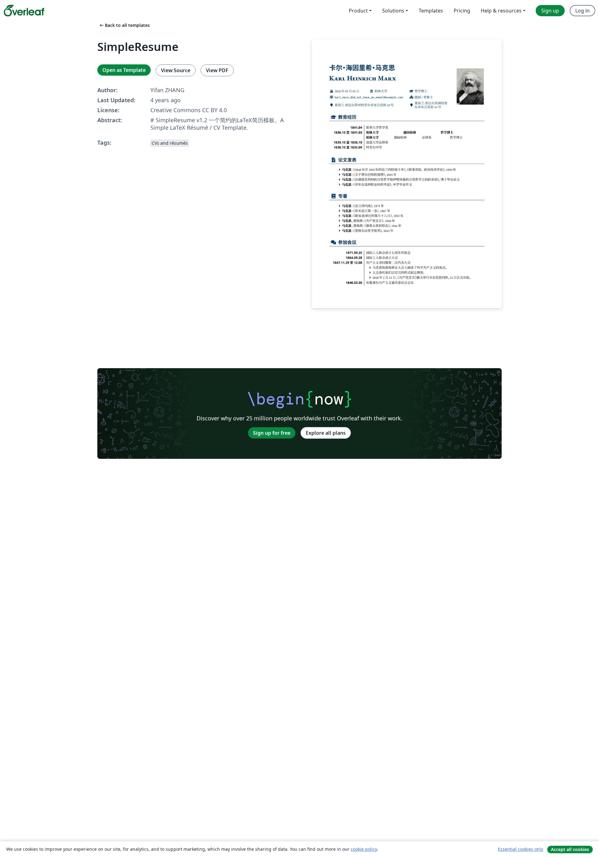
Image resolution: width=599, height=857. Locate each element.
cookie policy (364, 849)
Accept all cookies (570, 849)
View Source (175, 70)
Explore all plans (326, 432)
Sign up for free (271, 432)
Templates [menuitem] (431, 10)
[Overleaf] (24, 10)
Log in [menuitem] (582, 10)
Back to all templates (124, 25)
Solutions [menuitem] (393, 10)
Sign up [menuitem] (550, 10)
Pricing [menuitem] (462, 10)
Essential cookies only (520, 849)
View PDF (217, 70)
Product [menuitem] (358, 10)
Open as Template (124, 70)
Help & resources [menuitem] (501, 10)
